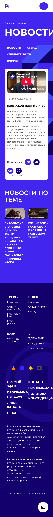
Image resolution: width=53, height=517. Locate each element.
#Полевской (14, 175)
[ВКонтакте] (36, 162)
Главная (9, 23)
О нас (12, 413)
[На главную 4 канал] (7, 5)
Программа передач (17, 395)
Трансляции (35, 348)
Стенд (32, 47)
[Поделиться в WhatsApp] (19, 171)
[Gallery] (26, 82)
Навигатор (13, 302)
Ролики (13, 61)
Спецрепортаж (19, 54)
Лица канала (14, 405)
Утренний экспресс (13, 340)
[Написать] (43, 507)
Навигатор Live (13, 315)
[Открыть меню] (43, 6)
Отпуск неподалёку (14, 308)
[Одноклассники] (10, 171)
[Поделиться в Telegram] (28, 162)
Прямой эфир (14, 384)
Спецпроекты (36, 343)
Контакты (37, 382)
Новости (22, 23)
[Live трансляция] (13, 510)
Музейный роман (13, 322)
